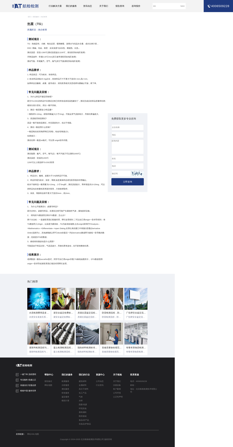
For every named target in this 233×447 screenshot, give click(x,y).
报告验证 (48, 381)
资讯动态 (87, 6)
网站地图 (48, 385)
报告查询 (119, 6)
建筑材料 (82, 381)
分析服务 (65, 385)
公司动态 (100, 381)
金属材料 (82, 385)
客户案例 (117, 389)
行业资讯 (100, 385)
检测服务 (65, 381)
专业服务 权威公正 (28, 380)
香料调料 (82, 412)
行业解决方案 (55, 6)
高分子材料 (83, 389)
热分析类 (44, 17)
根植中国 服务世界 (28, 391)
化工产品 (82, 393)
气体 (81, 397)
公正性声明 (118, 397)
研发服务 (65, 393)
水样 (81, 401)
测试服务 (36, 17)
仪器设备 (117, 385)
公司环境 (117, 393)
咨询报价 (136, 6)
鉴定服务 (65, 397)
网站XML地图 (33, 434)
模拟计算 (65, 401)
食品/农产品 (84, 420)
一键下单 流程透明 (28, 374)
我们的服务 (71, 6)
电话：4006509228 (138, 381)
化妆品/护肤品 (85, 424)
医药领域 (82, 416)
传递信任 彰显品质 (28, 385)
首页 (29, 17)
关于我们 (103, 6)
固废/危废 (83, 404)
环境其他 (82, 408)
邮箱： (133, 385)
